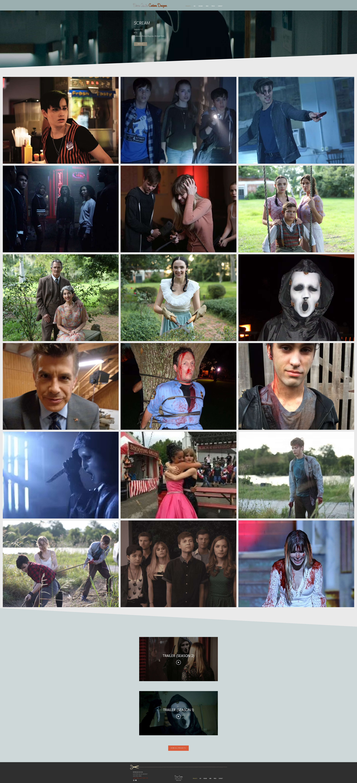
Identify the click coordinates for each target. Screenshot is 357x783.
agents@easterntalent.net (140, 778)
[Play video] (178, 662)
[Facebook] (136, 780)
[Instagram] (134, 780)
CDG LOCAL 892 (178, 778)
